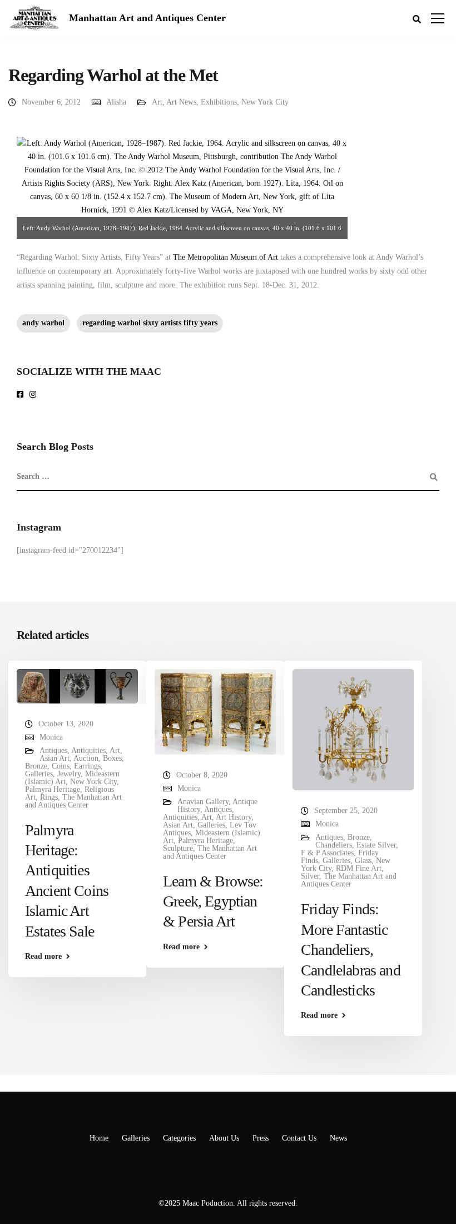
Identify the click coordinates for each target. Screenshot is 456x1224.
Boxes (112, 758)
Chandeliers (333, 845)
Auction (85, 758)
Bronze (36, 766)
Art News (181, 102)
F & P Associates (327, 853)
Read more (43, 956)
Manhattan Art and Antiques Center (147, 17)
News (338, 1138)
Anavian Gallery (203, 801)
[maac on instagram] (34, 395)
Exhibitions (219, 102)
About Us (224, 1138)
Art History (233, 817)
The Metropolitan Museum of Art (225, 257)
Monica (51, 737)
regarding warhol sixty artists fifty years (149, 323)
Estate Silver (376, 845)
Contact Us (299, 1138)
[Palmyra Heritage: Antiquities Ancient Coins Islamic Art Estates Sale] (77, 685)
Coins (61, 766)
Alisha (116, 102)
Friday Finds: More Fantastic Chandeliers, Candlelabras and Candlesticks (350, 949)
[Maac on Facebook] (22, 395)
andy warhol (43, 323)
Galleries (39, 774)
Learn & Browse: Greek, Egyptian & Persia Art (213, 901)
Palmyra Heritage (52, 789)
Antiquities (88, 750)
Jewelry (69, 774)
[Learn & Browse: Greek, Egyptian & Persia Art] (215, 711)
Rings (49, 797)
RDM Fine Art (358, 868)
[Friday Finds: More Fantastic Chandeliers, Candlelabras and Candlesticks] (353, 729)
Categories (179, 1138)
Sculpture (178, 848)
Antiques (53, 750)
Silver (310, 876)
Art (157, 102)
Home (99, 1138)
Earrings (87, 766)
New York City (265, 102)
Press (260, 1138)
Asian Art (54, 758)
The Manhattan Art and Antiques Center (73, 801)
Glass (363, 860)
